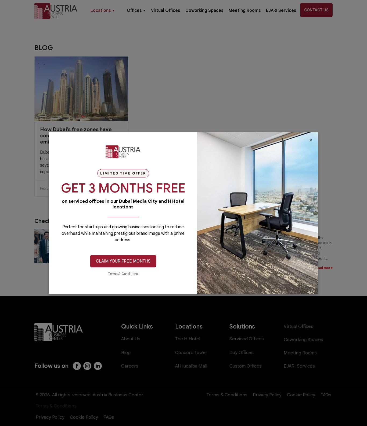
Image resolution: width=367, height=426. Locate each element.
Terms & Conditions (123, 274)
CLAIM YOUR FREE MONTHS (123, 261)
